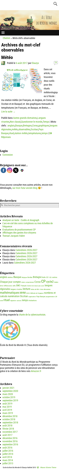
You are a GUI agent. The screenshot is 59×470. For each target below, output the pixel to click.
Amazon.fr (36, 371)
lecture (26, 289)
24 (56, 62)
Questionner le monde (31, 121)
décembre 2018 (9, 416)
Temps (46, 121)
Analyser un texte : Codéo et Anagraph (20, 220)
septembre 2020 (10, 391)
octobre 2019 (8, 397)
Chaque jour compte (10, 281)
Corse (35, 125)
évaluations (33, 300)
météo (15, 129)
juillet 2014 (7, 453)
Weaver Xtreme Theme (48, 467)
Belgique (24, 277)
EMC (18, 285)
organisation (32, 297)
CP (43, 281)
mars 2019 (7, 413)
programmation (50, 297)
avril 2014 (7, 457)
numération (13, 296)
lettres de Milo (35, 289)
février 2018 (8, 428)
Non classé (15, 121)
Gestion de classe (32, 286)
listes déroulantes (45, 289)
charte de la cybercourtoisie (32, 314)
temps (45, 133)
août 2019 (7, 403)
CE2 (50, 277)
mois (28, 293)
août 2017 (7, 435)
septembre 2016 (10, 444)
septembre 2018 (10, 422)
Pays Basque (40, 296)
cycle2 (50, 281)
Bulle (44, 277)
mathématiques (9, 293)
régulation (13, 300)
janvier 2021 (8, 387)
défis (14, 286)
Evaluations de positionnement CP (19, 229)
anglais (11, 125)
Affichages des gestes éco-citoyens (19, 232)
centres (54, 277)
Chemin (6, 38)
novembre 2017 (10, 431)
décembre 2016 (9, 438)
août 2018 (7, 425)
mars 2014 (7, 460)
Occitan (34, 129)
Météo (7, 57)
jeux (39, 286)
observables (24, 129)
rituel (11, 133)
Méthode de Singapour (36, 293)
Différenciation (8, 286)
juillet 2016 (7, 450)
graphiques (43, 125)
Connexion (7, 154)
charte (23, 282)
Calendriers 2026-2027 (26, 250)
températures (34, 133)
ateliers (10, 277)
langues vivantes (16, 289)
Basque (19, 125)
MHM (23, 292)
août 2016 (7, 447)
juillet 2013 (7, 463)
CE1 (47, 277)
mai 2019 (7, 406)
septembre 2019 (10, 400)
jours (42, 286)
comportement (29, 282)
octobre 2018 (8, 419)
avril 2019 (7, 409)
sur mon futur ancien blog (24, 187)
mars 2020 (7, 394)
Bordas (29, 277)
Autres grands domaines (25, 117)
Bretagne (27, 125)
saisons (19, 300)
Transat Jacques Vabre (13, 235)
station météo (21, 133)
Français (24, 286)
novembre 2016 (10, 441)
